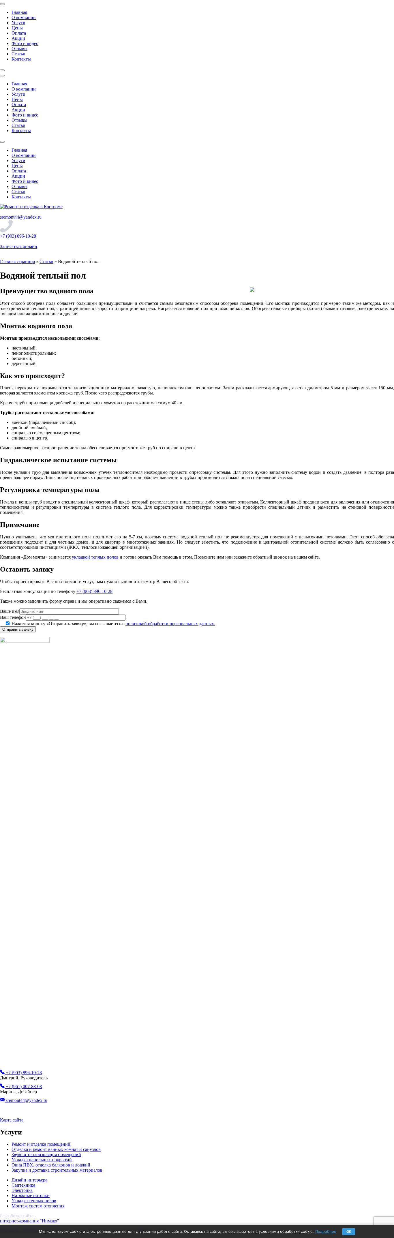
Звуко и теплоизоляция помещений (46, 1154)
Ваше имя (9, 611)
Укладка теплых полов (34, 1200)
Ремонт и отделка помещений (41, 1144)
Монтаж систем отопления (38, 1205)
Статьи (18, 53)
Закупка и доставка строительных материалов (57, 1170)
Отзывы (19, 48)
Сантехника (23, 1185)
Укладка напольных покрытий (42, 1159)
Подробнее (325, 1231)
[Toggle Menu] (2, 4)
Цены (17, 27)
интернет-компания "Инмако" (29, 1220)
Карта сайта (11, 1119)
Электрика (22, 1190)
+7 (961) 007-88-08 (23, 1086)
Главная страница (17, 261)
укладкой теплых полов (95, 557)
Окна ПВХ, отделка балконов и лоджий (51, 1164)
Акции (18, 38)
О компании (24, 17)
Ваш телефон (13, 617)
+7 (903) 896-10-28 (18, 236)
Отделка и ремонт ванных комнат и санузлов (56, 1149)
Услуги (18, 22)
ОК (348, 1232)
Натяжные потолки (31, 1195)
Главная (19, 12)
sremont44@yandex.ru (21, 217)
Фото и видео (25, 43)
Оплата (19, 33)
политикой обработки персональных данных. (170, 623)
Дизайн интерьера (29, 1179)
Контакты (21, 59)
